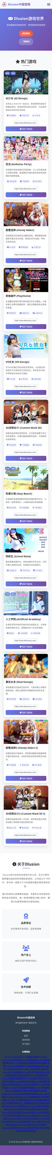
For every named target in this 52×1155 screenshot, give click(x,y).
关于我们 (26, 1044)
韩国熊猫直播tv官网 (36, 1066)
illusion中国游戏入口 (21, 1106)
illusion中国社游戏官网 (20, 1109)
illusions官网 (25, 1124)
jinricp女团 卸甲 (31, 1084)
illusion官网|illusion (34, 1115)
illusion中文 (16, 1118)
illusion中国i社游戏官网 (12, 1112)
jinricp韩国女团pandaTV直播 (35, 1060)
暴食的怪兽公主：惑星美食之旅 (21, 1103)
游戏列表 (26, 1039)
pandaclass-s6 (20, 1056)
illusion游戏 (35, 1106)
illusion (8, 1106)
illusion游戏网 (38, 1121)
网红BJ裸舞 (28, 1090)
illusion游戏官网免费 (30, 1128)
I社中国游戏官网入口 (15, 1115)
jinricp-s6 (9, 1056)
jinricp (5, 1060)
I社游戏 (42, 1103)
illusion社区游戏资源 (22, 1121)
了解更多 (26, 41)
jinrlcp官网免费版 (15, 1090)
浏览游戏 (26, 33)
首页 (26, 1035)
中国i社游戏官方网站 (39, 1109)
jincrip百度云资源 (22, 1081)
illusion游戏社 (29, 1112)
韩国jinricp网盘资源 (38, 1081)
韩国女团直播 (33, 1056)
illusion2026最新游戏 (11, 1128)
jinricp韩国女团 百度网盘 (24, 1063)
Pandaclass (7, 1094)
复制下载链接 (27, 129)
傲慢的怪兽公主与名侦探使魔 (30, 1100)
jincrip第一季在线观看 (30, 1069)
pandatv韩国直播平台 (17, 1066)
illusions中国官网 (39, 1124)
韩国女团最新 (41, 1063)
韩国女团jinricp (17, 1084)
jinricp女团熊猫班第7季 (33, 1097)
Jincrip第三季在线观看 (32, 1072)
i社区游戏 (8, 1121)
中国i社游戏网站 (29, 1131)
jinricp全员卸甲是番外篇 (12, 1078)
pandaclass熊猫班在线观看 (25, 1094)
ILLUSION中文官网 (30, 1118)
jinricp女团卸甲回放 (39, 1075)
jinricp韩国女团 (15, 1060)
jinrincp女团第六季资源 (34, 1078)
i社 (37, 1103)
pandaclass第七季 (15, 1097)
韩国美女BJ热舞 (40, 1090)
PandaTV (43, 1056)
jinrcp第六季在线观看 (18, 1087)
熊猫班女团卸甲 (23, 1075)
